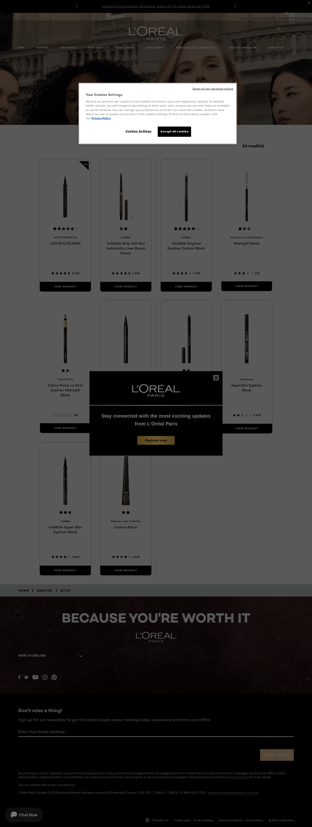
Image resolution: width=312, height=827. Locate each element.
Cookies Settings (138, 131)
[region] (157, 113)
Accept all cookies (174, 131)
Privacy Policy (101, 118)
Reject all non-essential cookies (213, 88)
